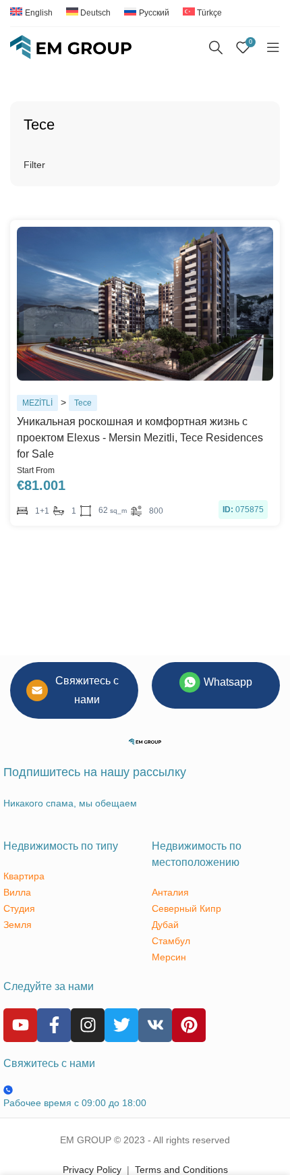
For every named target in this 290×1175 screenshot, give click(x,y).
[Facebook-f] (54, 1025)
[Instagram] (88, 1025)
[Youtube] (20, 1025)
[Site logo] (71, 46)
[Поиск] (215, 47)
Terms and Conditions (181, 1169)
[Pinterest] (189, 1025)
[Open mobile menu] (273, 47)
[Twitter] (121, 1025)
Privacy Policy (92, 1169)
